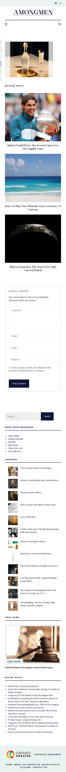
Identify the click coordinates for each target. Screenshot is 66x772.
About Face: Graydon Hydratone (35, 553)
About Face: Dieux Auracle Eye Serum (26, 707)
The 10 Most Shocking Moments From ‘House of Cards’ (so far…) (38, 592)
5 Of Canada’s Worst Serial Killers (36, 468)
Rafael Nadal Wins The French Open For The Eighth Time (33, 147)
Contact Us (40, 767)
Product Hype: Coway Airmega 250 (24, 719)
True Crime (14, 661)
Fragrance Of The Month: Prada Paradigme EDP (30, 695)
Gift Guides (13, 445)
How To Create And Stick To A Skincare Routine (30, 732)
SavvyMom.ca (14, 451)
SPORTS (12, 442)
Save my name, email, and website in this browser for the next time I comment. (30, 369)
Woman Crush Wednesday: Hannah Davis (39, 480)
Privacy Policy (51, 764)
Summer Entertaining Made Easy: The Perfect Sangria (33, 704)
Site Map (25, 767)
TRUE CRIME (13, 435)
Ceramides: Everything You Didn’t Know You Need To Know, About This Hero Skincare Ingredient (33, 700)
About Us (20, 764)
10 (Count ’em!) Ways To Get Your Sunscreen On (30, 716)
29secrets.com (15, 448)
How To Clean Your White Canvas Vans (38, 504)
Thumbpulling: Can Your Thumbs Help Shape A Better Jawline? (37, 604)
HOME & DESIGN (15, 439)
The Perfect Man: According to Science (39, 565)
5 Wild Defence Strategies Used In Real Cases (29, 667)
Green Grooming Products (32, 541)
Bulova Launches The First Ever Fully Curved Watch (33, 268)
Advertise (33, 764)
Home (9, 764)
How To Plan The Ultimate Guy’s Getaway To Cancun (33, 208)
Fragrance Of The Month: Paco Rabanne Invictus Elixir (33, 722)
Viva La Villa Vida (27, 516)
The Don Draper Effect (30, 492)
